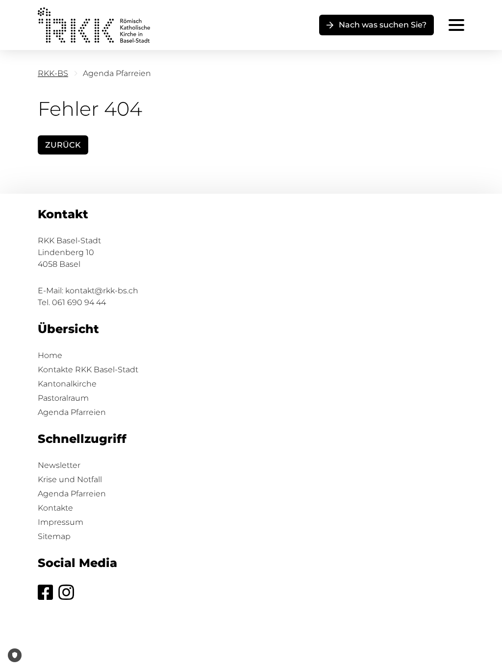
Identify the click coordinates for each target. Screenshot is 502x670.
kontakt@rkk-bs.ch (101, 290)
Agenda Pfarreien (72, 412)
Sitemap (54, 536)
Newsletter (59, 465)
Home (50, 355)
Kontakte (55, 508)
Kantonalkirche (67, 383)
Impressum (60, 522)
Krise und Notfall (70, 479)
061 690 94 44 (79, 302)
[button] (376, 25)
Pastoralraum (63, 398)
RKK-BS (53, 73)
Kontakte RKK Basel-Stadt (88, 369)
